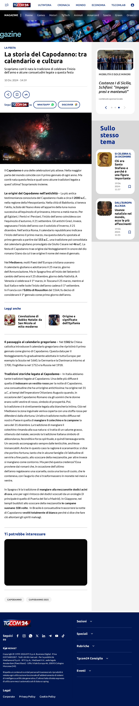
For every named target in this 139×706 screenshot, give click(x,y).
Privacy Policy (27, 696)
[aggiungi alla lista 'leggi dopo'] (17, 94)
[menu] (6, 5)
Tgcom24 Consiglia (90, 658)
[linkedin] (43, 636)
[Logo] (22, 5)
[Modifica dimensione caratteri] (26, 94)
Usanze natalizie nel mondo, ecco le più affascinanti (123, 216)
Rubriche (83, 646)
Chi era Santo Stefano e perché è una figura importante (122, 169)
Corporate (9, 696)
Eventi (81, 670)
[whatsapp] (30, 636)
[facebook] (17, 636)
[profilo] (132, 5)
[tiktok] (63, 636)
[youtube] (56, 636)
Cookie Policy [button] (47, 696)
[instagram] (24, 636)
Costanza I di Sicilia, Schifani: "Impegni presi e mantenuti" (115, 87)
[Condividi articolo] (8, 94)
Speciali (82, 633)
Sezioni (82, 621)
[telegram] (50, 636)
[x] (37, 636)
